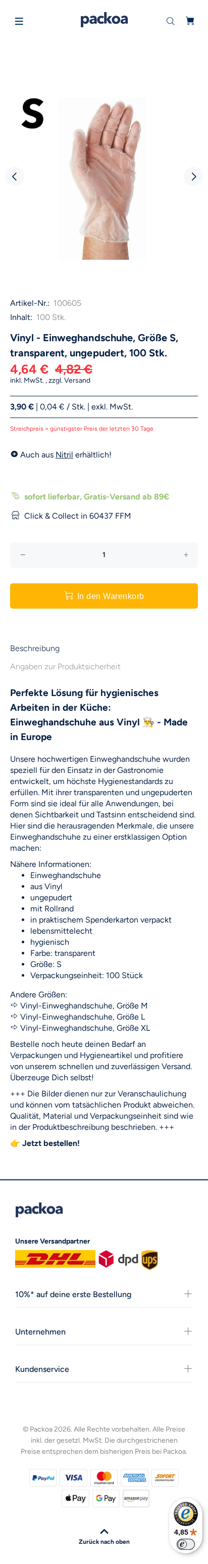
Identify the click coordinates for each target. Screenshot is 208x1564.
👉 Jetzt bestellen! (45, 1143)
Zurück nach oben (104, 1541)
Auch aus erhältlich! (65, 454)
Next (193, 176)
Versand (77, 380)
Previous (14, 176)
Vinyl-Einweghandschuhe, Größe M (84, 1005)
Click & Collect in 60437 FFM (77, 516)
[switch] (186, 1544)
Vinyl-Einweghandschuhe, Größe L (82, 1017)
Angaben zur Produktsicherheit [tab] (65, 666)
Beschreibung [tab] (35, 648)
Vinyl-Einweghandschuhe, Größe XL (85, 1028)
